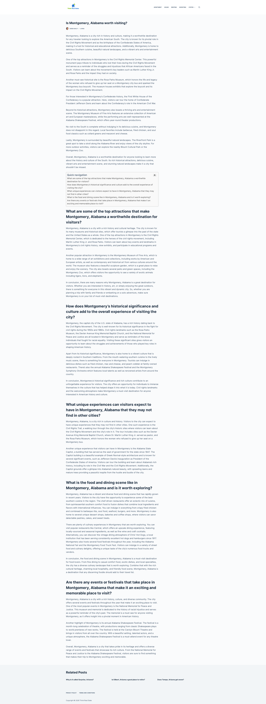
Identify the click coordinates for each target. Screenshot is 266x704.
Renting (174, 7)
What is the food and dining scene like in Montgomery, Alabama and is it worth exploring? (109, 197)
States (191, 7)
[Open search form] (199, 7)
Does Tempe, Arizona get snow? (170, 680)
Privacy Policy (71, 693)
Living (82, 28)
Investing (182, 7)
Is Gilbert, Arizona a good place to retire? (128, 680)
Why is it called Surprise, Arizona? (80, 680)
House (166, 7)
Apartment (158, 7)
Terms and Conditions (87, 693)
